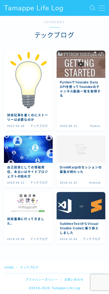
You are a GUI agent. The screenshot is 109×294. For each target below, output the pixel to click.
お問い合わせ (74, 279)
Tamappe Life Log (33, 8)
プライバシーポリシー (41, 279)
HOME (9, 267)
